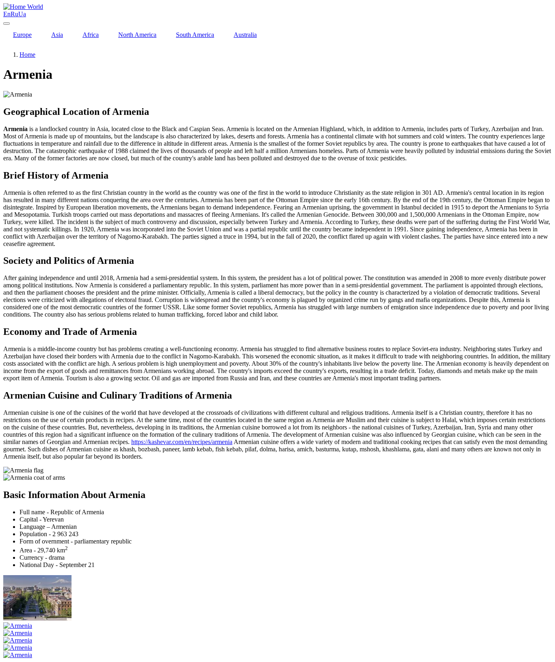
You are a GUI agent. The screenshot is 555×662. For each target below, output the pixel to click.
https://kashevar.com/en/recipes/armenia (181, 441)
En (7, 14)
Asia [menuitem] (57, 34)
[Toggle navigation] (6, 23)
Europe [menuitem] (22, 34)
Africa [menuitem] (90, 34)
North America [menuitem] (137, 34)
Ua (22, 14)
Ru (14, 14)
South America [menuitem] (195, 34)
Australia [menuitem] (245, 34)
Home (27, 54)
